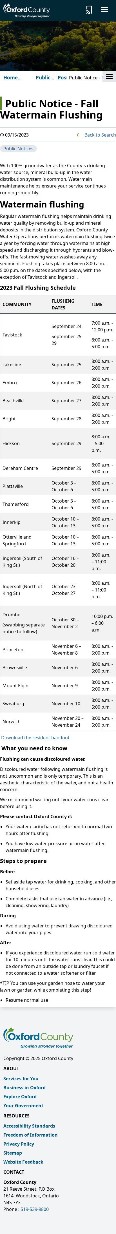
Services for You (21, 1078)
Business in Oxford (24, 1088)
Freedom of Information (30, 1135)
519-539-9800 (35, 1209)
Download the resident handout (35, 738)
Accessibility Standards (29, 1126)
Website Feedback (23, 1162)
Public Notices (18, 149)
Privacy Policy (18, 1144)
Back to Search (100, 135)
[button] (109, 76)
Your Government (23, 1106)
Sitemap (12, 1153)
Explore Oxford (20, 1097)
